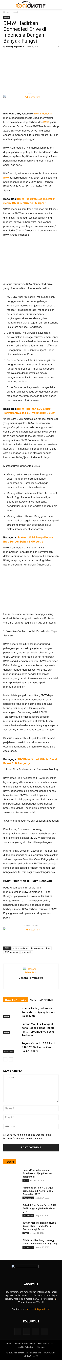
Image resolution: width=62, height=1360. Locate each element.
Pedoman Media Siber (25, 1343)
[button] (5, 4)
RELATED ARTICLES (15, 999)
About (8, 1343)
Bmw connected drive (40, 948)
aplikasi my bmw (20, 948)
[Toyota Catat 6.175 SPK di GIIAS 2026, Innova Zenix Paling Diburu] (11, 1047)
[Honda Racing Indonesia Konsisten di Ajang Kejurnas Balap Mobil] (11, 1012)
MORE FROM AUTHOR (41, 999)
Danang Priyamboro (15, 46)
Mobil (15, 12)
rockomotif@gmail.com (37, 1309)
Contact (40, 1347)
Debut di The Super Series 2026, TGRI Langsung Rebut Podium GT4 (39, 1208)
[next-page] (11, 1059)
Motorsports (28, 1198)
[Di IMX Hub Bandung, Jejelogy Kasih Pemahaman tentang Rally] (11, 1244)
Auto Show (8, 1051)
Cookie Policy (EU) (26, 1347)
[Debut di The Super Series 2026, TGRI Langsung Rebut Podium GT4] (11, 1209)
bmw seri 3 (26, 952)
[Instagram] (31, 985)
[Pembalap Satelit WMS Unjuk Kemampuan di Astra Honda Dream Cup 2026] (11, 1192)
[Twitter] (38, 985)
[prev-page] (5, 1059)
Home (6, 12)
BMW (46, 122)
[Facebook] (24, 985)
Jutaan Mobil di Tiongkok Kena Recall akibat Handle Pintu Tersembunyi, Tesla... (39, 1226)
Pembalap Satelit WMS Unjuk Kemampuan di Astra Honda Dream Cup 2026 (37, 1191)
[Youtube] (44, 1331)
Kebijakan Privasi (46, 1343)
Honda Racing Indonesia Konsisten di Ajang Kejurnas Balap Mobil (39, 1012)
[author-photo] (31, 972)
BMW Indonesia (42, 113)
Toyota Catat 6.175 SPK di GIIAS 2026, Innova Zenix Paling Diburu (38, 1047)
